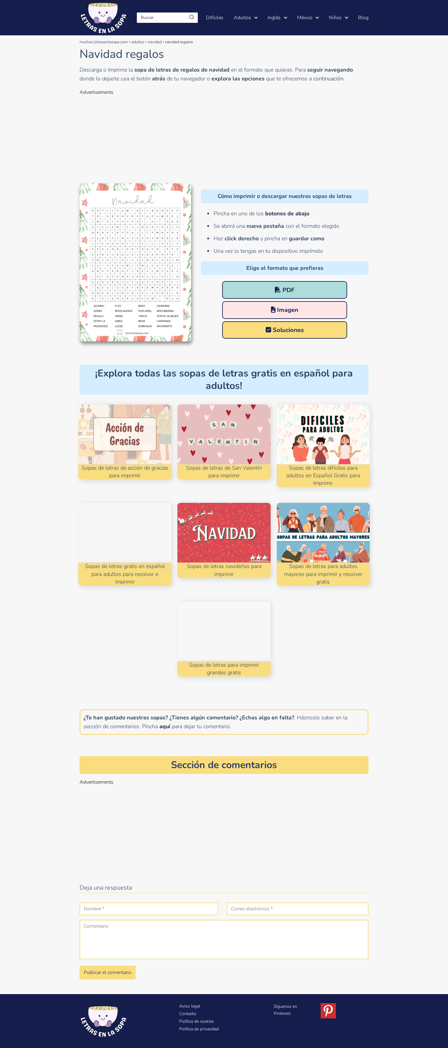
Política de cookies (196, 1021)
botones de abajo (287, 213)
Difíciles (214, 17)
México (304, 17)
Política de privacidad (199, 1029)
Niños (335, 17)
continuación (328, 78)
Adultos (242, 17)
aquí (164, 726)
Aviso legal (189, 1006)
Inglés (274, 17)
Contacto (187, 1014)
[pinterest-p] (328, 1010)
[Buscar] (192, 17)
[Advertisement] (224, 138)
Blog (363, 17)
